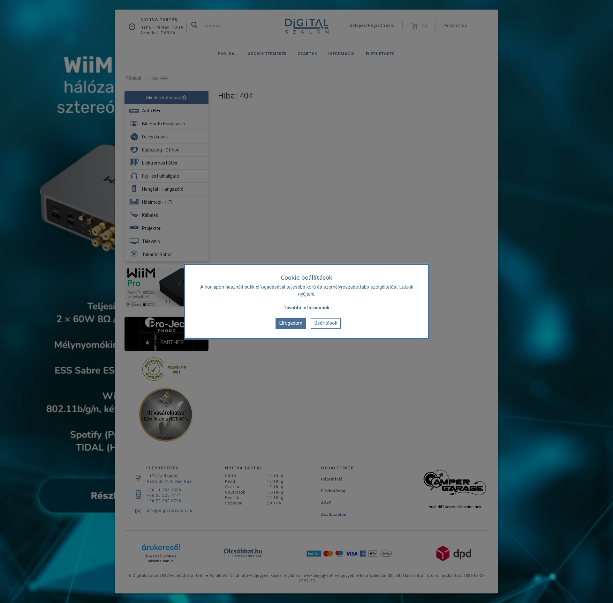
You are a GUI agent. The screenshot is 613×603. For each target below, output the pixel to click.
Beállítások (325, 323)
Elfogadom (290, 323)
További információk (306, 307)
